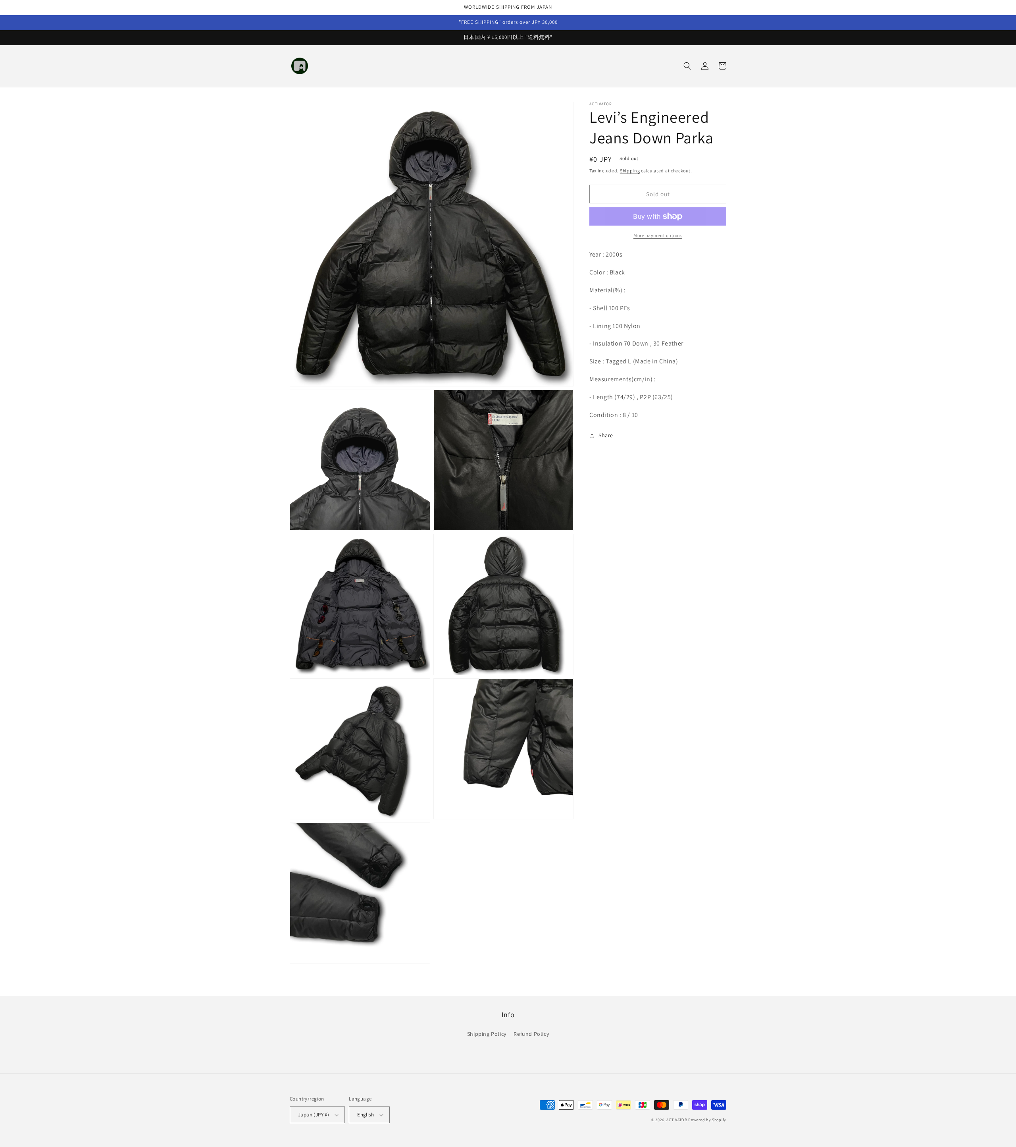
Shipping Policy (486, 1033)
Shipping (630, 171)
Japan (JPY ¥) (313, 1114)
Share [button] (605, 435)
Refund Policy (531, 1033)
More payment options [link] (657, 235)
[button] (687, 66)
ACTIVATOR (676, 1119)
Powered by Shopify (707, 1119)
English (365, 1114)
